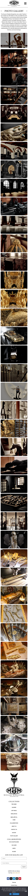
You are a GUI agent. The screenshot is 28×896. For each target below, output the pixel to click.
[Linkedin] (14, 878)
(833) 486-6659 (16, 873)
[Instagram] (17, 878)
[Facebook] (8, 878)
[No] (26, 891)
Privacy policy (16, 894)
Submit (24, 866)
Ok (10, 894)
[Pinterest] (20, 878)
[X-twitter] (11, 878)
